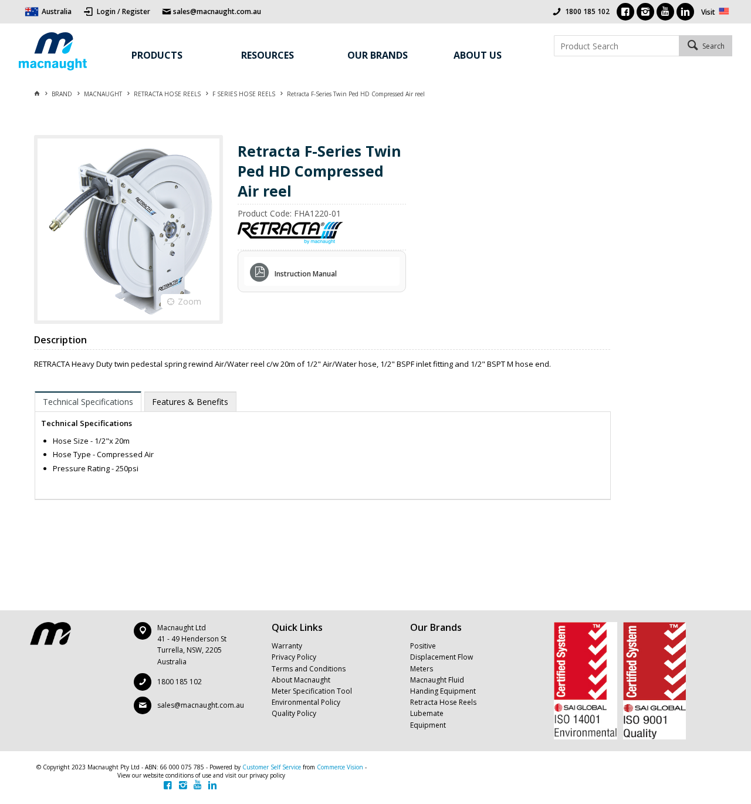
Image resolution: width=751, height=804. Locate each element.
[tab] (88, 401)
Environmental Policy (306, 702)
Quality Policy (294, 713)
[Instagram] (645, 12)
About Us (478, 55)
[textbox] (616, 45)
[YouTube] (665, 12)
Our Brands (377, 55)
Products (156, 55)
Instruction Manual (306, 274)
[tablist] (322, 446)
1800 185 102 (587, 11)
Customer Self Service (271, 767)
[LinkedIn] (685, 12)
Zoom (189, 301)
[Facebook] (625, 12)
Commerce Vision (340, 767)
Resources (267, 55)
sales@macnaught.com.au (200, 705)
